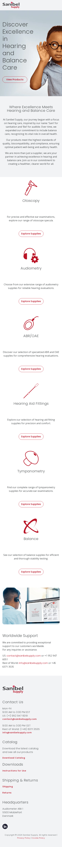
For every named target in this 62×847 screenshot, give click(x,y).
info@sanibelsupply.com (33, 663)
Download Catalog (13, 757)
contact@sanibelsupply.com (24, 655)
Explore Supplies (31, 233)
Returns (7, 792)
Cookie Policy (38, 838)
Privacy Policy (23, 838)
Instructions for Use (14, 770)
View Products (14, 79)
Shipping (7, 786)
